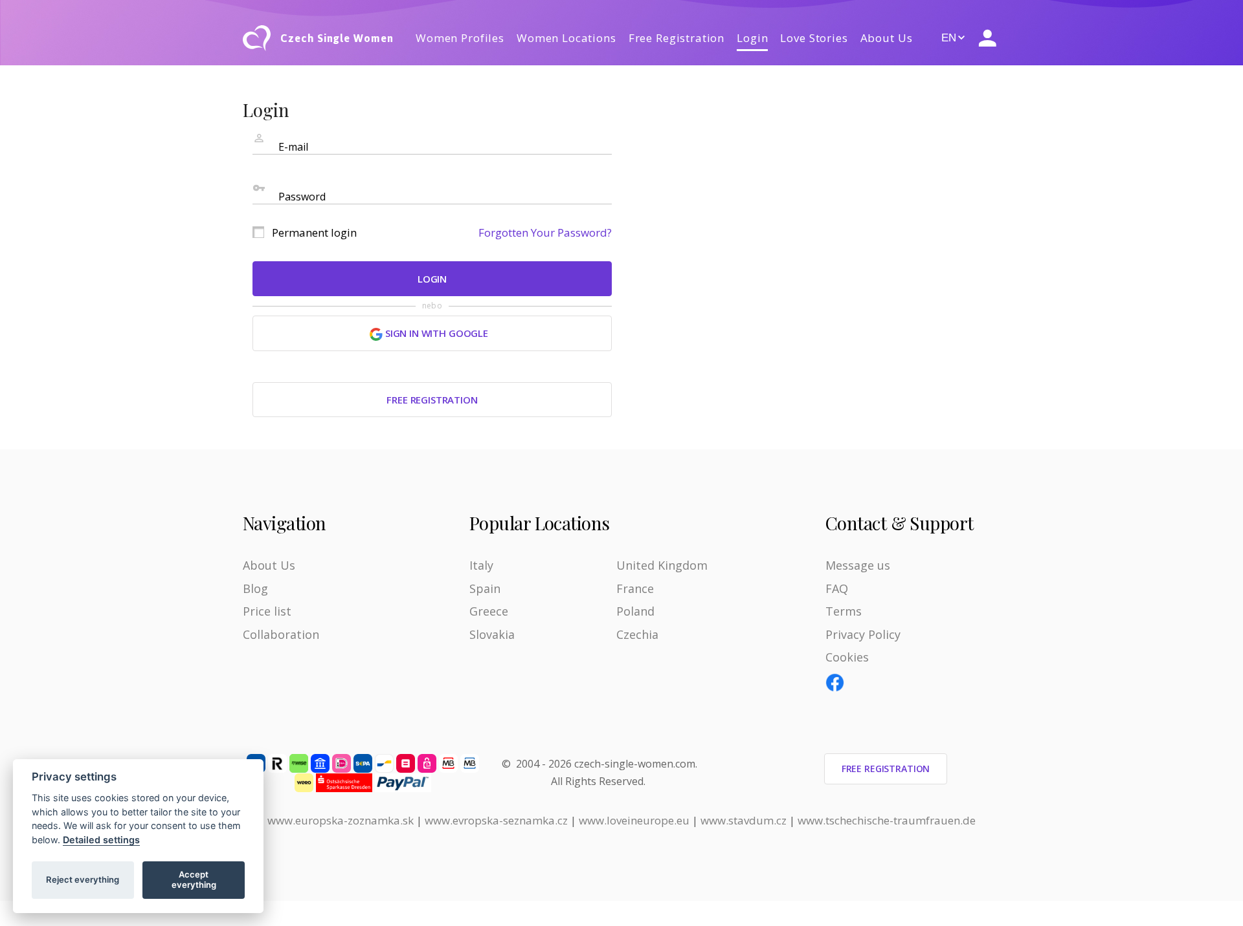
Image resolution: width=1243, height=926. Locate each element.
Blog (255, 588)
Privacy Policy (863, 634)
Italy (481, 565)
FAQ (836, 588)
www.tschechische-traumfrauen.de (887, 820)
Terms (843, 611)
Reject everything (82, 879)
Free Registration (676, 37)
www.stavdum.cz (743, 820)
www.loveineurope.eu (634, 820)
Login (752, 37)
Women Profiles (460, 37)
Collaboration (281, 634)
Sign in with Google (435, 333)
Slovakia (492, 634)
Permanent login (314, 232)
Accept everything (194, 879)
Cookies (847, 657)
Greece (488, 611)
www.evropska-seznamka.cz (496, 820)
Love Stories (813, 37)
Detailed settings (101, 839)
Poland (635, 611)
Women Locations (566, 37)
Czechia (637, 634)
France (635, 588)
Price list (267, 611)
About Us (886, 37)
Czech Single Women (337, 38)
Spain (484, 588)
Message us (857, 565)
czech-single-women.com (634, 764)
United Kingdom (662, 565)
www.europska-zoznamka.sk (340, 820)
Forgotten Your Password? (545, 232)
